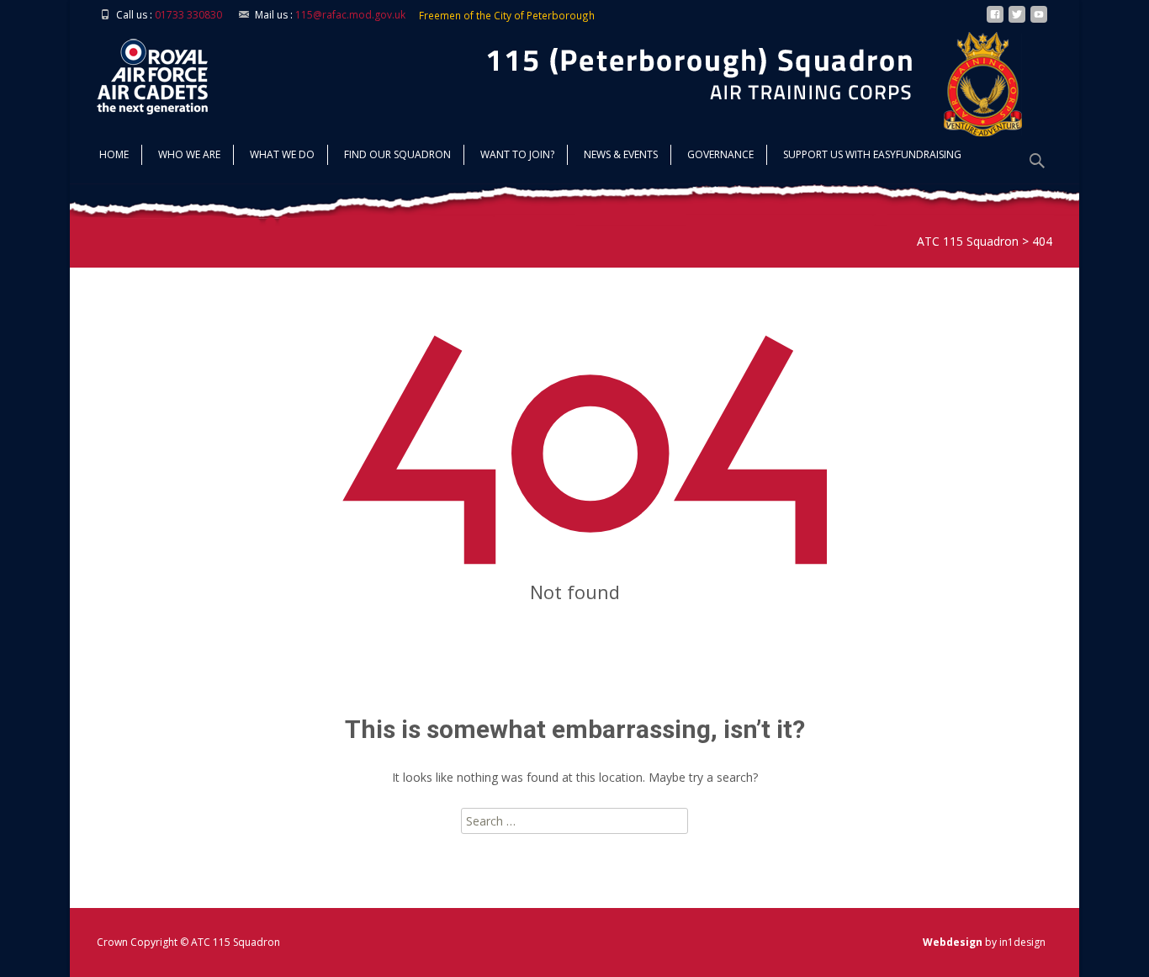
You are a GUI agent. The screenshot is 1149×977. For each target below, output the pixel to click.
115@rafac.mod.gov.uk (350, 15)
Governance (720, 154)
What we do (282, 154)
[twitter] (1017, 21)
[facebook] (995, 21)
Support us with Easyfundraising (872, 154)
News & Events (621, 154)
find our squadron (397, 154)
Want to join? (517, 154)
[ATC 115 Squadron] (139, 72)
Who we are (189, 154)
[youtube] (1038, 21)
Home (114, 154)
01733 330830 (188, 15)
